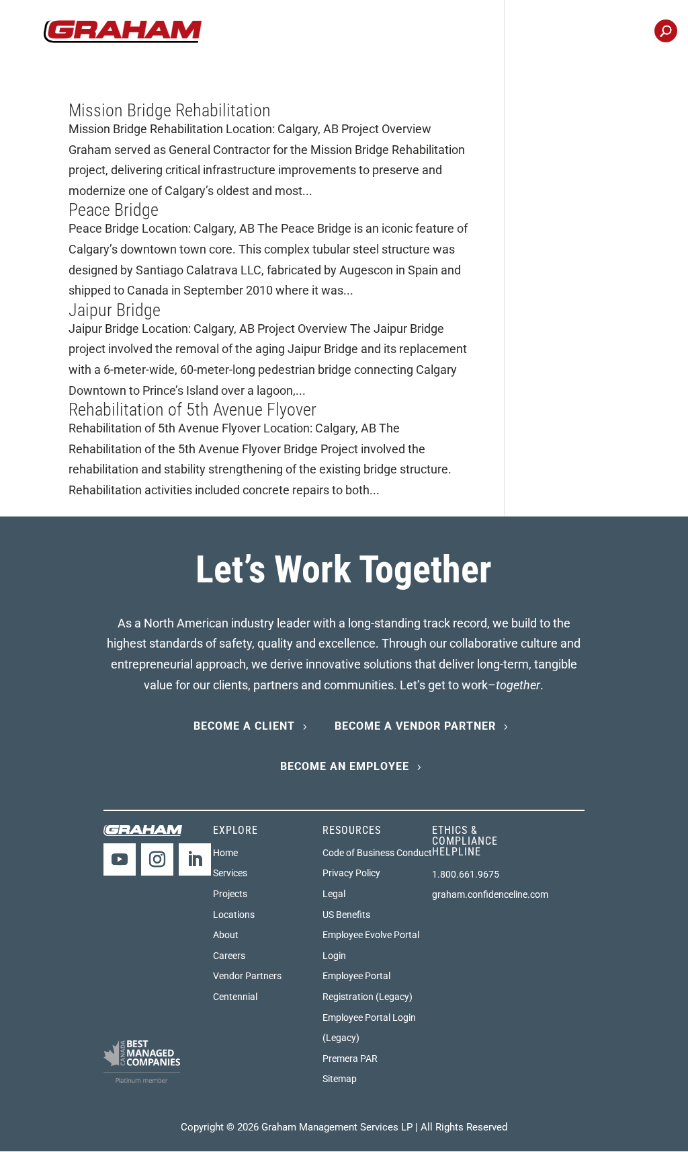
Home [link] (225, 852)
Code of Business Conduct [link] (377, 852)
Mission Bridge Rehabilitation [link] (170, 110)
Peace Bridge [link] (114, 210)
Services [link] (230, 873)
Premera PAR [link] (350, 1058)
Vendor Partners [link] (247, 975)
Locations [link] (537, 32)
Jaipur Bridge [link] (115, 310)
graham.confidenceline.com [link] (490, 894)
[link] (122, 31)
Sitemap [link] (339, 1078)
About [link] (226, 934)
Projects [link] (347, 32)
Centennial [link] (610, 32)
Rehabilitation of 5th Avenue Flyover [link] (192, 409)
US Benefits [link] (346, 914)
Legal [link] (333, 893)
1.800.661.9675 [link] (465, 874)
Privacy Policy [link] (351, 873)
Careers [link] (471, 32)
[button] (119, 859)
